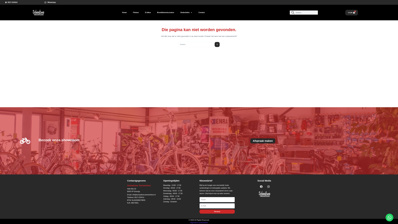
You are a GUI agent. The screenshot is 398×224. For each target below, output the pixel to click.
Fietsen (136, 12)
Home (124, 12)
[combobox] (196, 44)
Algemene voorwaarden (199, 222)
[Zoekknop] (217, 44)
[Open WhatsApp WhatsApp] (389, 217)
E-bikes (148, 12)
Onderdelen (185, 12)
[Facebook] (261, 186)
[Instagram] (268, 186)
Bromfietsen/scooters (165, 12)
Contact (201, 12)
